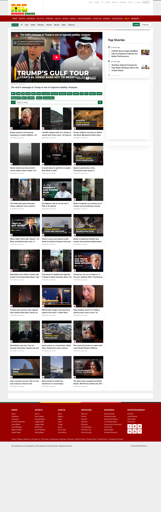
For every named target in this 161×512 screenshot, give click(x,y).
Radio (97, 2)
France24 (54, 94)
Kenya (60, 427)
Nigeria (60, 416)
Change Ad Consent (116, 439)
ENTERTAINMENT (84, 18)
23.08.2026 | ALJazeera (17, 137)
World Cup (38, 427)
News (64, 25)
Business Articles (110, 416)
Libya (60, 422)
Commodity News (110, 422)
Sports (37, 414)
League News (39, 422)
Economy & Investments (113, 424)
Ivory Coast (62, 430)
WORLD (73, 18)
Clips (26, 25)
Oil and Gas (108, 427)
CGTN (28, 94)
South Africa (62, 432)
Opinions (84, 414)
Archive (15, 25)
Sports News (39, 416)
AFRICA (66, 18)
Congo (60, 424)
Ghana (130, 2)
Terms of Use (80, 439)
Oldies (33, 25)
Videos (107, 2)
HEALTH (58, 18)
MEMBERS (135, 18)
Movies (115, 2)
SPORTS (22, 18)
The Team (45, 439)
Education (15, 419)
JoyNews (63, 94)
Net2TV (76, 94)
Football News (40, 419)
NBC (33, 94)
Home (91, 2)
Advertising (54, 439)
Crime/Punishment (18, 422)
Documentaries (48, 98)
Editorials (84, 424)
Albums (49, 25)
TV (102, 2)
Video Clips (131, 422)
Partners (71, 439)
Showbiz (130, 414)
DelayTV (92, 94)
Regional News (17, 430)
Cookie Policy (102, 439)
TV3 (81, 94)
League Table (39, 424)
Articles (83, 416)
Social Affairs (16, 424)
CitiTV (70, 94)
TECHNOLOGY (117, 18)
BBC (13, 94)
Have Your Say (86, 430)
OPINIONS (49, 18)
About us (27, 439)
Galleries (71, 25)
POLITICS (40, 18)
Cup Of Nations (40, 430)
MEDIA (127, 18)
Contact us (36, 439)
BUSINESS (31, 18)
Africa (60, 414)
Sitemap (63, 439)
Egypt (60, 419)
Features (84, 419)
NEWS (14, 18)
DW (23, 94)
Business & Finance (111, 419)
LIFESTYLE (97, 18)
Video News (131, 419)
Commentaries (86, 427)
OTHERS (31, 98)
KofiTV (99, 94)
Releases (41, 25)
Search (146, 25)
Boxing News (39, 432)
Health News (16, 432)
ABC (38, 94)
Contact (138, 2)
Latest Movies (132, 416)
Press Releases (17, 427)
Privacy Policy (91, 439)
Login (145, 2)
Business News (109, 414)
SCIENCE (106, 18)
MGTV (24, 98)
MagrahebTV (16, 98)
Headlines (15, 416)
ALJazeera (45, 94)
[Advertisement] (80, 506)
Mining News (108, 430)
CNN (18, 94)
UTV (86, 94)
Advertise (122, 2)
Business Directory (110, 432)
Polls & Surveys (86, 432)
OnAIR (136, 24)
